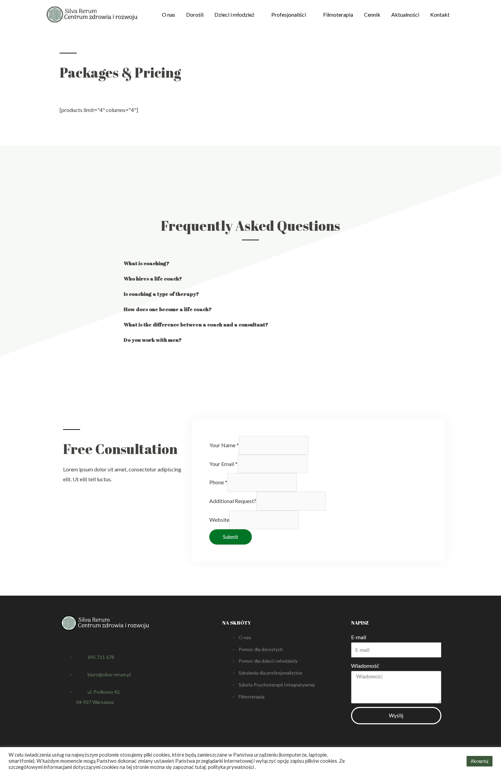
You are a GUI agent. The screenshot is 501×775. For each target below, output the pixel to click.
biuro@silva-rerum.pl (109, 674)
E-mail (358, 637)
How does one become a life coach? (168, 309)
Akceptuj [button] (479, 761)
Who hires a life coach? (153, 278)
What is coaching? (146, 263)
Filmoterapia (338, 14)
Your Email (223, 464)
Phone (218, 482)
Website (219, 519)
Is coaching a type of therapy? (161, 293)
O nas (168, 14)
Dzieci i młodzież (234, 14)
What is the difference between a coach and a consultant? (196, 324)
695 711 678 (101, 657)
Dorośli (194, 14)
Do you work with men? (153, 339)
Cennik (372, 14)
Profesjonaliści (288, 14)
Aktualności (405, 14)
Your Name (224, 445)
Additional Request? (232, 501)
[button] (250, 263)
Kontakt (440, 14)
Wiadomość (365, 665)
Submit (230, 537)
